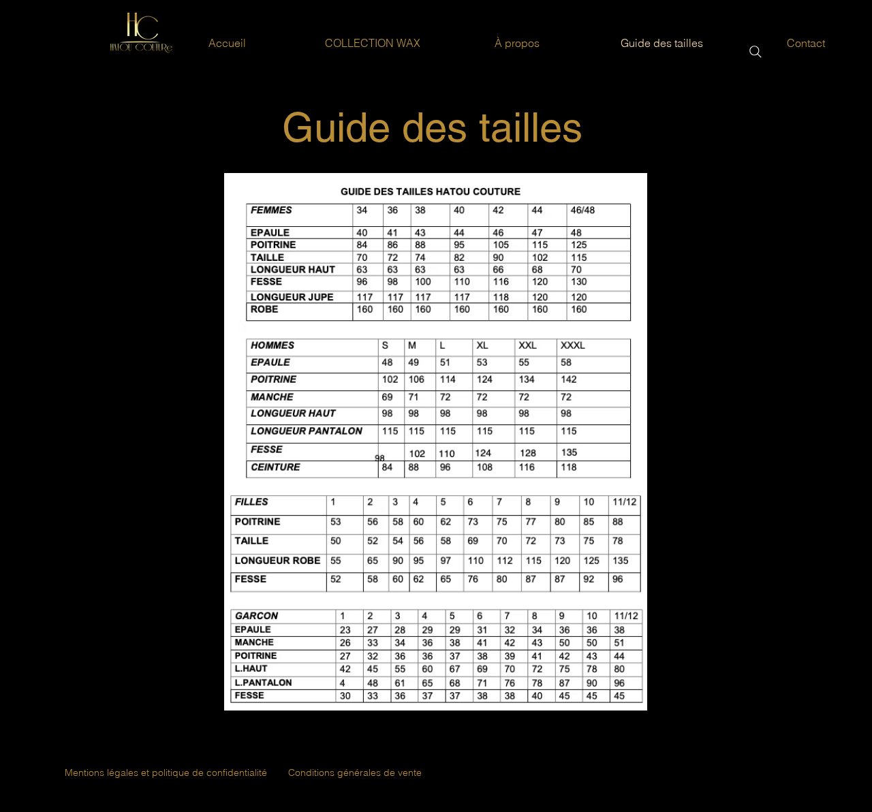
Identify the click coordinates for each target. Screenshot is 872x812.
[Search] (755, 51)
